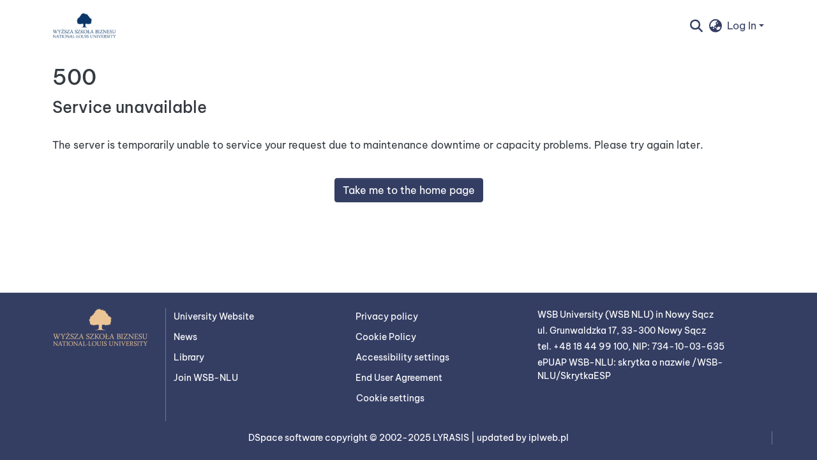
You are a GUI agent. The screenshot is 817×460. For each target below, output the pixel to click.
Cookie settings (390, 398)
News (185, 337)
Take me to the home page (409, 190)
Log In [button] (743, 25)
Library (189, 357)
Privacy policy (387, 316)
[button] (84, 25)
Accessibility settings (402, 357)
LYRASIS (452, 437)
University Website (214, 316)
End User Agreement (399, 377)
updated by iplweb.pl (523, 437)
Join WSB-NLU (206, 377)
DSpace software (286, 437)
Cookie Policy (386, 337)
